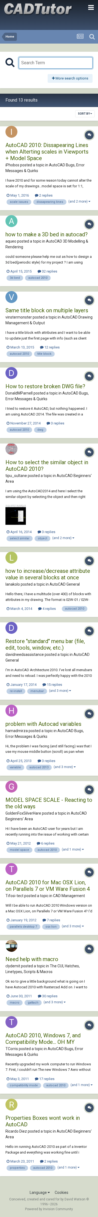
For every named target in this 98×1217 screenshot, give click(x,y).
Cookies (61, 1192)
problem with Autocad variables (43, 724)
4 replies (49, 609)
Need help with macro (31, 959)
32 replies (49, 271)
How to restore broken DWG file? (45, 386)
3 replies (57, 423)
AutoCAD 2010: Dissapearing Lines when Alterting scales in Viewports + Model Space (46, 151)
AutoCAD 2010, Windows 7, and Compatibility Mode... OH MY (43, 1038)
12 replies (52, 347)
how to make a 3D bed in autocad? (46, 234)
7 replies (53, 920)
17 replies (46, 1079)
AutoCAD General (65, 584)
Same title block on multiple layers (46, 310)
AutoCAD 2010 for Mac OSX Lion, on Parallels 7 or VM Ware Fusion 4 (47, 885)
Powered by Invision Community (49, 1209)
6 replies (47, 843)
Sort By (84, 113)
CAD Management (69, 896)
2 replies (45, 195)
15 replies (54, 685)
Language (39, 1192)
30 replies (49, 996)
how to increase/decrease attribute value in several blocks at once (47, 574)
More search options (71, 78)
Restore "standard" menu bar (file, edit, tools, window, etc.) (45, 644)
